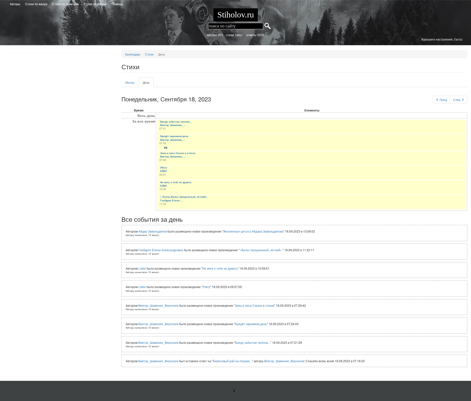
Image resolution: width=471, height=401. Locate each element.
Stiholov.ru (235, 14)
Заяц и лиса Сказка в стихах (178, 153)
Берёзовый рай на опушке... (232, 361)
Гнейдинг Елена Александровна (160, 250)
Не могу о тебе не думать (176, 182)
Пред (443, 99)
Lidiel (163, 171)
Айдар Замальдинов (152, 231)
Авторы (15, 4)
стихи (230, 35)
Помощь (117, 4)
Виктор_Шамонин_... (172, 125)
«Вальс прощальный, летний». (261, 250)
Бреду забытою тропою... (176, 121)
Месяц (129, 82)
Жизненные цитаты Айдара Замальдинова (253, 231)
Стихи (149, 54)
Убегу (163, 167)
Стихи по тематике (65, 4)
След (456, 99)
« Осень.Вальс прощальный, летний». (184, 196)
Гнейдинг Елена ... (171, 200)
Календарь (132, 54)
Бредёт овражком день (174, 136)
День (148, 83)
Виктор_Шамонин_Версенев (158, 305)
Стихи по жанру (36, 4)
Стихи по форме (95, 4)
